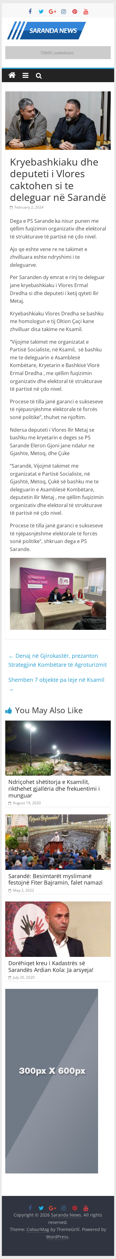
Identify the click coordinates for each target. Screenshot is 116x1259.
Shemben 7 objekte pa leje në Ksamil (56, 684)
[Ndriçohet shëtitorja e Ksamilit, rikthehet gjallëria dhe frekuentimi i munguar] (58, 724)
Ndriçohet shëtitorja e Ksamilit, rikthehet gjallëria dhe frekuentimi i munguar (54, 788)
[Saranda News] (12, 75)
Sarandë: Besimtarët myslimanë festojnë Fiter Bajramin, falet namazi (56, 879)
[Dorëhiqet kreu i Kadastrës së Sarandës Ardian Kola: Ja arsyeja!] (58, 905)
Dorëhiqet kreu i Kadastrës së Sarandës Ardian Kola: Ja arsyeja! (50, 966)
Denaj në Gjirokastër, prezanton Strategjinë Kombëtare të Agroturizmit (57, 660)
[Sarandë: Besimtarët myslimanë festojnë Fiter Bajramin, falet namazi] (58, 818)
